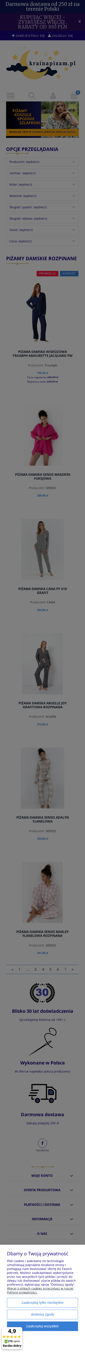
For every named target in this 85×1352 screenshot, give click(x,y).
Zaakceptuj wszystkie (42, 1326)
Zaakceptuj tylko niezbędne (43, 1302)
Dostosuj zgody (42, 1314)
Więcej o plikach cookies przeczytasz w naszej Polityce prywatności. (40, 1290)
